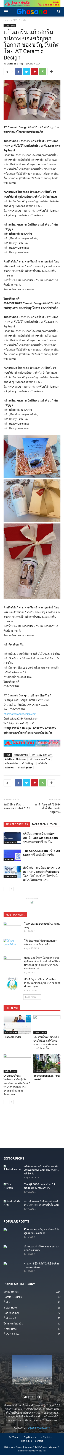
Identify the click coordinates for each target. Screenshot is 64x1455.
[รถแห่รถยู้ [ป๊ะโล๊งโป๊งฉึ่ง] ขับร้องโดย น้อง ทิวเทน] (12, 1268)
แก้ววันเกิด (42, 763)
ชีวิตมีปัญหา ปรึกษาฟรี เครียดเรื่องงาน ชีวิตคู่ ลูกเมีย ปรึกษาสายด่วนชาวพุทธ (42, 983)
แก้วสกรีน (9, 767)
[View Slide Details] (32, 3)
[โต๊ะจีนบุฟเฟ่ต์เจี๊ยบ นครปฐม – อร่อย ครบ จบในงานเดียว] (12, 945)
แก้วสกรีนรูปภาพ (25, 767)
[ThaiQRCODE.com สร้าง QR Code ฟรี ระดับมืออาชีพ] (12, 855)
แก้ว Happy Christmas (15, 759)
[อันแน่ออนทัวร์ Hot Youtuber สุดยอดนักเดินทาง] (12, 1251)
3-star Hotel (39, 1071)
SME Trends (14, 1437)
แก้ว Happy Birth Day (42, 754)
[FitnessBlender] (17, 1024)
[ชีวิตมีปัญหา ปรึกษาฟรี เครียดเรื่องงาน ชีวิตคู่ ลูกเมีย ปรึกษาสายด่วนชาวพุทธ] (12, 984)
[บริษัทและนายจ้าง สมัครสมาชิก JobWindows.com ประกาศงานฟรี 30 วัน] (12, 838)
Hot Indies (26, 1440)
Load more (30, 996)
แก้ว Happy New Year (40, 759)
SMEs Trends (19, 20)
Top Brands (30, 1437)
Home (7, 20)
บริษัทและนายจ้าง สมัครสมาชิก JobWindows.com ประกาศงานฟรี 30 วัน (40, 838)
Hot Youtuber (11, 1032)
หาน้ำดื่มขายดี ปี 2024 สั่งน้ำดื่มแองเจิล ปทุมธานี (47, 808)
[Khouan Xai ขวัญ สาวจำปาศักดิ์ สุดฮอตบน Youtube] (12, 1234)
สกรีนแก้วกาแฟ (21, 754)
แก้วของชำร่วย (11, 763)
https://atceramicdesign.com (20, 713)
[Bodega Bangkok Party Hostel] (47, 1063)
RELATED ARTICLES (17, 824)
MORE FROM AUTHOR (44, 824)
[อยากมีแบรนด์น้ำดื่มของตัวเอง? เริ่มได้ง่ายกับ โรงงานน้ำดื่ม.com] (12, 1206)
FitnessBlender (12, 1037)
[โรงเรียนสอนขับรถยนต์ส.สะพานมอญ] (12, 928)
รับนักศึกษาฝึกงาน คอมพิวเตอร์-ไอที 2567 (17, 806)
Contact (39, 1440)
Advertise (9, 859)
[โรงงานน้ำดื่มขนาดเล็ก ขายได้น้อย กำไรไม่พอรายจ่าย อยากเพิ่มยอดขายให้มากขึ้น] (47, 1024)
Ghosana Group (15, 63)
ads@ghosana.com (39, 1427)
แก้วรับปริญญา (28, 763)
